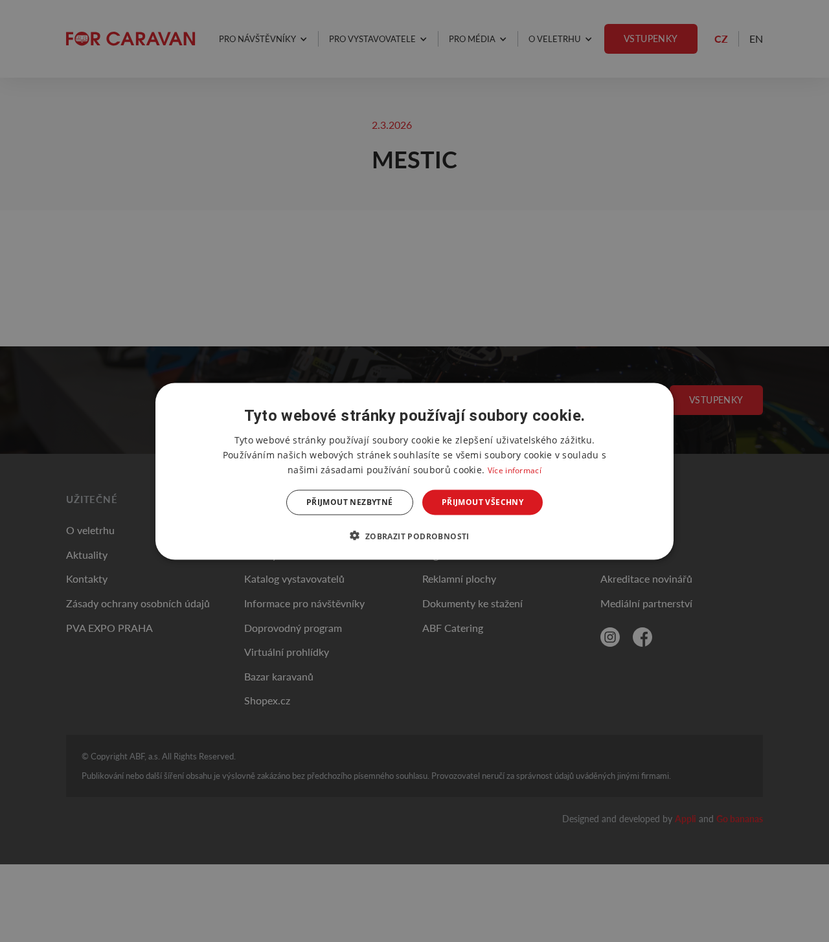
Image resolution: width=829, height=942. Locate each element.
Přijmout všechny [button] (482, 502)
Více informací (514, 469)
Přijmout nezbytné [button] (349, 502)
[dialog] (414, 471)
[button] (414, 535)
